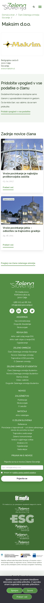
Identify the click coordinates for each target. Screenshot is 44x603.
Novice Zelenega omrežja (22, 355)
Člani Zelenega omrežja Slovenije (22, 352)
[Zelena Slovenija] (14, 6)
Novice (22, 391)
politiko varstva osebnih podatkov (24, 472)
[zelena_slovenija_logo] (22, 543)
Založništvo (22, 396)
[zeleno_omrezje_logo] (22, 528)
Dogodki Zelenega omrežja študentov (22, 383)
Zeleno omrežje (22, 348)
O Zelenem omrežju (22, 361)
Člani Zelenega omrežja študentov (22, 370)
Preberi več (22, 597)
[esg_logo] (22, 519)
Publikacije (22, 400)
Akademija (22, 317)
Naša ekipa (22, 449)
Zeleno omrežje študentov (22, 366)
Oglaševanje (22, 343)
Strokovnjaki (22, 327)
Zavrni (30, 590)
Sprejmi (14, 590)
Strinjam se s (20, 472)
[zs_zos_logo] (22, 536)
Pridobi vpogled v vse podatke (15, 112)
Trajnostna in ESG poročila (22, 358)
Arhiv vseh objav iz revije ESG (22, 339)
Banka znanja (22, 377)
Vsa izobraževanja (22, 321)
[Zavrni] (41, 589)
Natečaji (22, 411)
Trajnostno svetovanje (22, 433)
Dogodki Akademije (22, 324)
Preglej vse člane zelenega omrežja (18, 263)
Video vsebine (22, 380)
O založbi (22, 406)
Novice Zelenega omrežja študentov (22, 373)
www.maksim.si (8, 68)
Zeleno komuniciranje (22, 436)
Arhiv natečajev (22, 415)
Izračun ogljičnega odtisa (22, 440)
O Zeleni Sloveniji (22, 420)
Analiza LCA (22, 443)
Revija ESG (22, 332)
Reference (22, 424)
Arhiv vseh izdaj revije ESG (22, 336)
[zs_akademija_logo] (22, 510)
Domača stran (8, 15)
